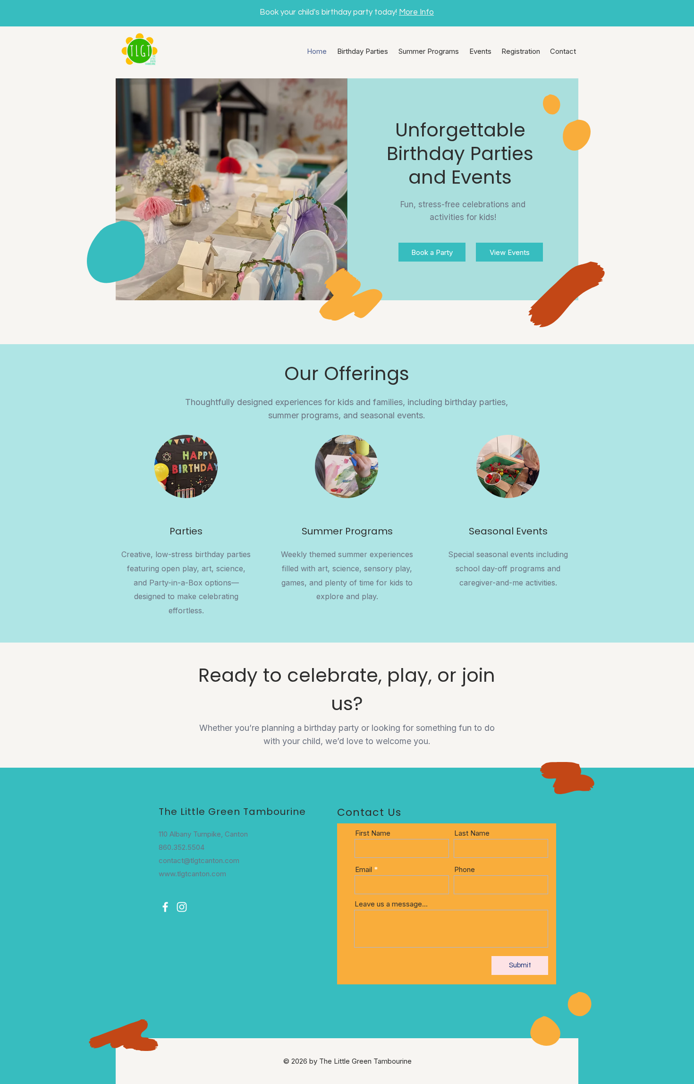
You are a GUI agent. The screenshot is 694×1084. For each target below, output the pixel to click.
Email (363, 869)
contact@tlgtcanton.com (199, 860)
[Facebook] (165, 907)
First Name (372, 833)
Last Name (472, 833)
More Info (416, 12)
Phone (464, 869)
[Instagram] (181, 907)
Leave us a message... (391, 903)
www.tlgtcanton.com (192, 873)
